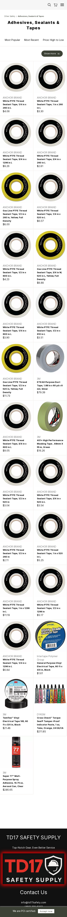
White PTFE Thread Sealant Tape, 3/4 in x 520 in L (49, 498)
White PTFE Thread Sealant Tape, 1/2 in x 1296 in (48, 608)
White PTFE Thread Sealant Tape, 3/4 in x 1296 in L (14, 159)
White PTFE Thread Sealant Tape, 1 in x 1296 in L (16, 608)
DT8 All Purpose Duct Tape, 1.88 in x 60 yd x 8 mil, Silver (50, 385)
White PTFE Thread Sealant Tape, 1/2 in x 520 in (14, 498)
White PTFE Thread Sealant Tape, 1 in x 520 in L (50, 553)
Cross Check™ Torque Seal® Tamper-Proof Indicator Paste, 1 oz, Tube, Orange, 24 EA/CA (50, 723)
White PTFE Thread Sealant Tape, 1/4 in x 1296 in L (14, 663)
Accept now (46, 911)
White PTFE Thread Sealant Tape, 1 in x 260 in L (50, 104)
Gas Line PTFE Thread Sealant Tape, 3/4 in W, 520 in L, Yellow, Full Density (49, 274)
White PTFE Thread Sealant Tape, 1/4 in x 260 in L (14, 104)
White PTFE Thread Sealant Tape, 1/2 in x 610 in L (48, 330)
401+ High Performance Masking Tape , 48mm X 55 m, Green (50, 443)
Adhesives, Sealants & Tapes (31, 16)
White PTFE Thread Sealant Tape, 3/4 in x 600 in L (14, 443)
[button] (55, 5)
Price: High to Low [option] (53, 39)
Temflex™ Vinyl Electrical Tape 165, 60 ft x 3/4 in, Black (15, 721)
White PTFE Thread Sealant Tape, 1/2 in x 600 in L (14, 272)
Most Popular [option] (12, 39)
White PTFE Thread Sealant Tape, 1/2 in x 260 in (14, 553)
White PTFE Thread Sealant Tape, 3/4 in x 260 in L (49, 159)
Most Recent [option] (31, 39)
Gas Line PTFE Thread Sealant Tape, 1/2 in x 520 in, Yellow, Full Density (15, 387)
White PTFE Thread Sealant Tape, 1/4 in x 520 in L (48, 214)
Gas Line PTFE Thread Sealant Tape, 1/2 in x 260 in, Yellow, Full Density (15, 215)
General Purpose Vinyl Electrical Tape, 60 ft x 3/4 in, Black (49, 666)
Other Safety (9, 16)
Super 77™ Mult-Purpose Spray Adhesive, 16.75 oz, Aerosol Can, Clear (13, 781)
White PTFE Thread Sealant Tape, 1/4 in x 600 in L (14, 330)
